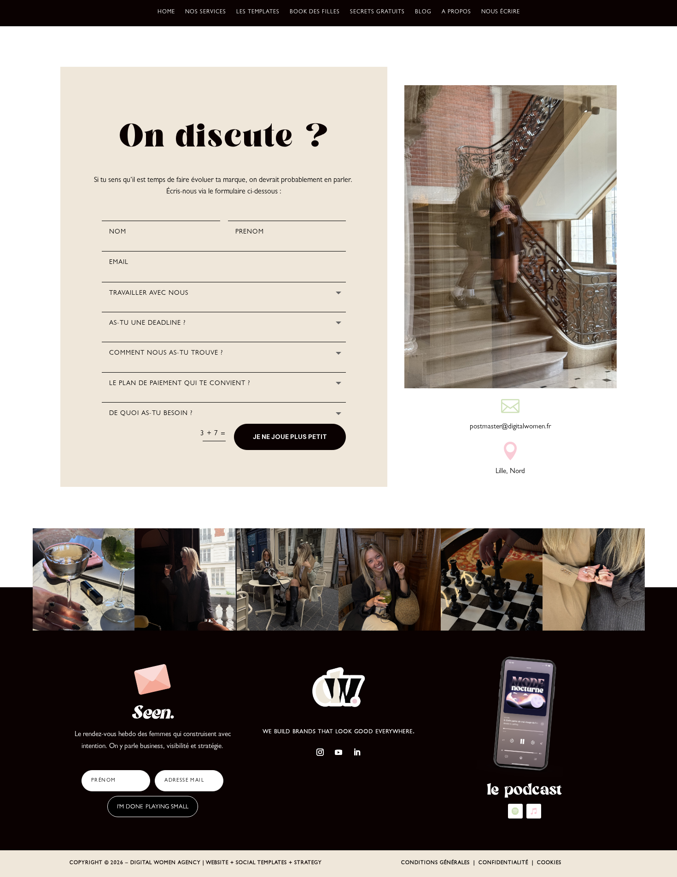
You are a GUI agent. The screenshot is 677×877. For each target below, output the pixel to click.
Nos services (205, 12)
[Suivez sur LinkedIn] (357, 752)
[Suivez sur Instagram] (320, 752)
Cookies (549, 862)
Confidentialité (503, 862)
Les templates (258, 12)
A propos (456, 12)
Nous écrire (500, 12)
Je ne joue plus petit (290, 437)
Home (166, 12)
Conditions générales (435, 862)
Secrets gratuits (377, 12)
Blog (423, 12)
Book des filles (315, 12)
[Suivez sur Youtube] (338, 752)
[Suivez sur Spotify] (515, 811)
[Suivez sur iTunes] (533, 811)
